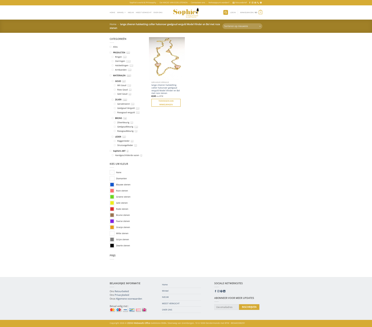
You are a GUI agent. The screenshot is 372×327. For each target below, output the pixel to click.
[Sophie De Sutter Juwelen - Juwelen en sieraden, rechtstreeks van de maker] (186, 12)
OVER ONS (157, 12)
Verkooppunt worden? (218, 2)
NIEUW (131, 12)
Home (112, 12)
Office (148, 323)
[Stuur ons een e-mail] (255, 3)
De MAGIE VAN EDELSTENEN (174, 2)
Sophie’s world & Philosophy (143, 2)
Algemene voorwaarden (129, 298)
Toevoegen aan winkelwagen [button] (166, 103)
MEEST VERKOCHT (143, 12)
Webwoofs (139, 323)
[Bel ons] (258, 3)
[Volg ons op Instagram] (252, 3)
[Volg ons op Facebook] (250, 3)
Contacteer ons (198, 2)
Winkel (120, 12)
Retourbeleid (122, 291)
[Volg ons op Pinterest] (261, 3)
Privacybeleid (122, 295)
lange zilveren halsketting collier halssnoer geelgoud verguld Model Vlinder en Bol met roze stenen (165, 89)
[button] (240, 2)
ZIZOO (130, 323)
